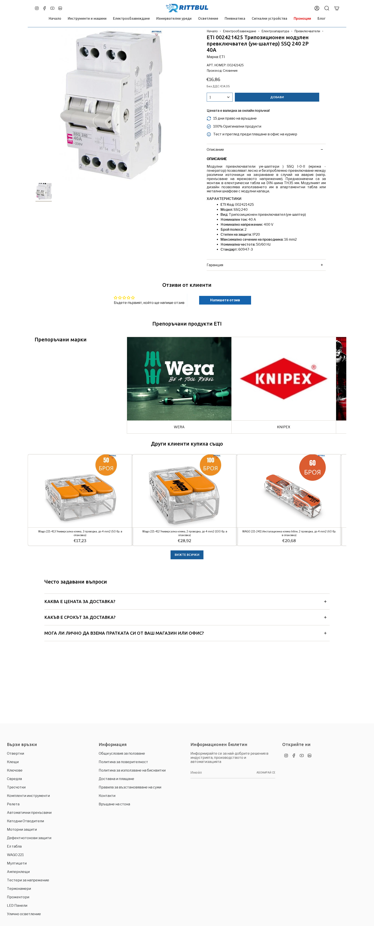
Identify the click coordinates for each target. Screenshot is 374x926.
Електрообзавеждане (239, 31)
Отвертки (15, 753)
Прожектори (18, 897)
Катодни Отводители (25, 821)
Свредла (14, 779)
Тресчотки (16, 787)
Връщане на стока (114, 804)
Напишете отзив (225, 300)
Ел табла (14, 846)
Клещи (13, 762)
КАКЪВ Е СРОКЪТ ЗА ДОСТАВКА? (80, 617)
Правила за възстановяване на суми (130, 787)
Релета (13, 804)
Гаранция (215, 265)
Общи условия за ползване (122, 753)
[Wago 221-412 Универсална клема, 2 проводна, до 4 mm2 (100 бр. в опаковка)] (184, 490)
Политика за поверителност (123, 762)
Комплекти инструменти (28, 796)
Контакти (107, 796)
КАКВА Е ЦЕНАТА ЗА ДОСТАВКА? (79, 601)
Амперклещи (18, 872)
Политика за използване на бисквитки (132, 770)
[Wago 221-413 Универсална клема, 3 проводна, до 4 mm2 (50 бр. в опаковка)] (80, 490)
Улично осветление (24, 914)
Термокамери (19, 889)
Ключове (15, 770)
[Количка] (337, 8)
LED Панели (17, 905)
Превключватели (307, 31)
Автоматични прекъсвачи (29, 813)
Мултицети (17, 863)
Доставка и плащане (116, 779)
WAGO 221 (15, 855)
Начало (212, 31)
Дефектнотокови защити (29, 838)
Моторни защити (22, 829)
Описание (215, 150)
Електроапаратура (275, 31)
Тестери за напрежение (28, 880)
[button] (87, 18)
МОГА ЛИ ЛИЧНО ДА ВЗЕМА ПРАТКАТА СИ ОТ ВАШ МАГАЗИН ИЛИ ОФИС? (124, 633)
